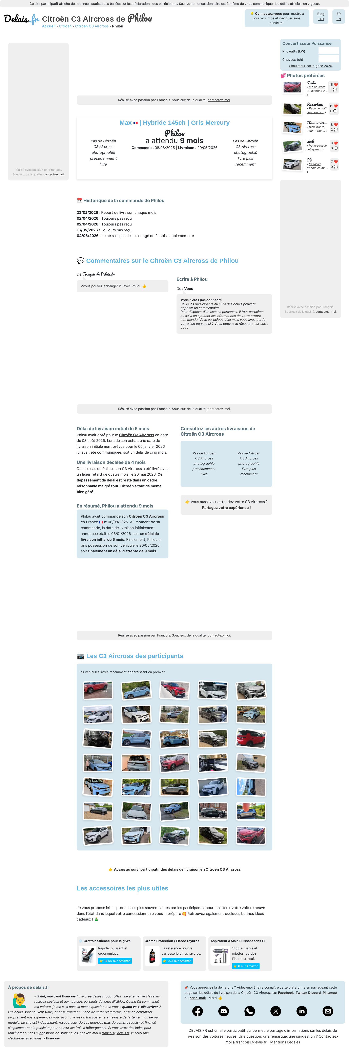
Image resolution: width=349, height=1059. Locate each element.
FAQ (321, 19)
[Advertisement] (38, 105)
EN (338, 19)
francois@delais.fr (115, 1033)
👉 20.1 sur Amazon (177, 961)
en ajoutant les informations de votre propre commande (221, 318)
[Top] (340, 1046)
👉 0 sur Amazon (245, 966)
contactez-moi (53, 174)
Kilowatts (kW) (293, 51)
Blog (320, 14)
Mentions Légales (285, 1042)
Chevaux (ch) (292, 60)
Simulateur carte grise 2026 (310, 66)
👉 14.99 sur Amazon (114, 961)
